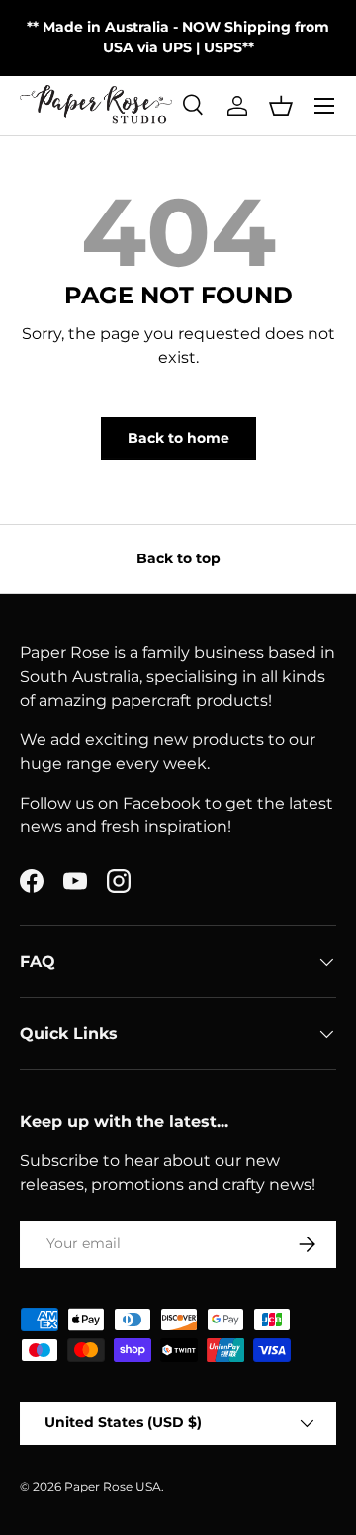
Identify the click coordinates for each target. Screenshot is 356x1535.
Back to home (178, 438)
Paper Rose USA (112, 1486)
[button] (281, 106)
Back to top (178, 558)
